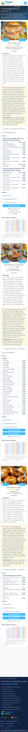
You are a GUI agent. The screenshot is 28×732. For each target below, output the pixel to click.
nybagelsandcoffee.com (11, 427)
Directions (19, 48)
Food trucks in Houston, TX (8, 693)
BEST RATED (3, 6)
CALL (6, 40)
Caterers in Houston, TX (8, 691)
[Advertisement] (14, 663)
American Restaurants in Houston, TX (11, 687)
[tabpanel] (14, 30)
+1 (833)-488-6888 (10, 723)
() (17, 45)
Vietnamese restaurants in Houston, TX (11, 709)
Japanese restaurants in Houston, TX (11, 698)
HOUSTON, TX (10, 6)
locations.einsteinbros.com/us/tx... (12, 611)
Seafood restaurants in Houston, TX (10, 702)
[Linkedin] (12, 726)
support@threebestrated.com (11, 721)
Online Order (7, 195)
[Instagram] (6, 726)
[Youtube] (9, 726)
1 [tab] (11, 258)
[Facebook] (1, 726)
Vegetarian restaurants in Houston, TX (11, 707)
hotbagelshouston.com (10, 202)
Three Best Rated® (13, 730)
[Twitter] (4, 726)
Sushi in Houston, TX (7, 704)
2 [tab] (12, 258)
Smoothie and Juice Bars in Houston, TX (11, 700)
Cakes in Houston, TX (7, 689)
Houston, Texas (11, 684)
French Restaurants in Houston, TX (10, 696)
